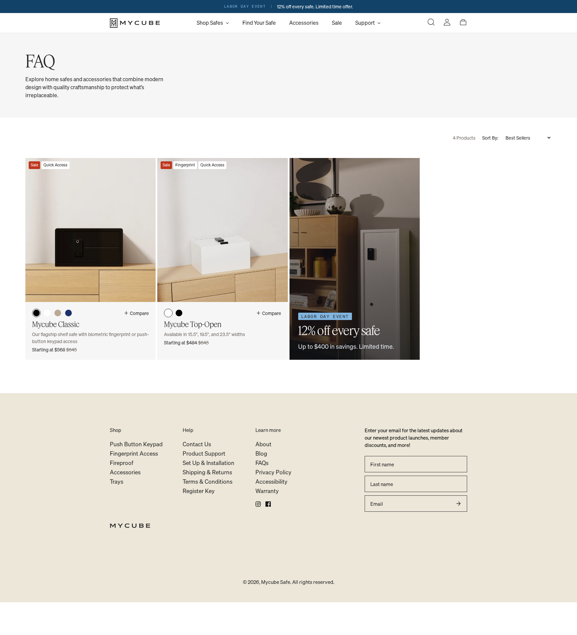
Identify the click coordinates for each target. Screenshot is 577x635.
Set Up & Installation (208, 463)
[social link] (258, 504)
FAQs (261, 463)
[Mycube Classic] (90, 259)
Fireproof (121, 463)
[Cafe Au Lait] (57, 313)
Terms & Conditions (207, 481)
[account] (447, 23)
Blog (261, 453)
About (263, 444)
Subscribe (458, 504)
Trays (116, 481)
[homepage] (150, 23)
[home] (288, 525)
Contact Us (197, 444)
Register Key (199, 491)
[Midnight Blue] (68, 313)
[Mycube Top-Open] (222, 259)
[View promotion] (288, 6)
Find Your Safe (259, 22)
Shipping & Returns (207, 472)
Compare (139, 313)
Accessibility (271, 481)
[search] (431, 23)
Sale (337, 22)
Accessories (304, 22)
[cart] (463, 23)
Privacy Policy (273, 472)
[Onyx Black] (36, 313)
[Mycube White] (47, 313)
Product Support (204, 453)
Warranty (267, 491)
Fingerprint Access (134, 453)
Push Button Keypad (136, 444)
